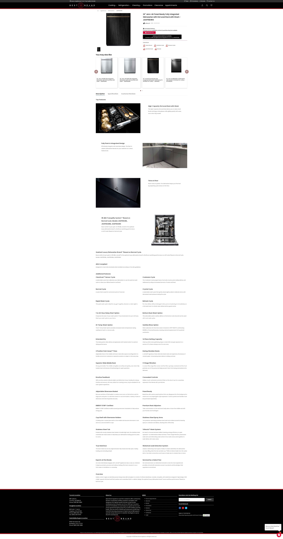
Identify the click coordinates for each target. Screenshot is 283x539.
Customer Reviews (128, 94)
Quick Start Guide (149, 48)
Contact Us (148, 37)
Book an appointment (151, 498)
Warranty (159, 48)
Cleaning (136, 5)
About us (148, 501)
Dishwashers (111, 10)
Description (100, 94)
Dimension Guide (171, 45)
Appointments (171, 5)
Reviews (148, 508)
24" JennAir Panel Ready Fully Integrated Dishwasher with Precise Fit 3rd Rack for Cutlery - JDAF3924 (153, 80)
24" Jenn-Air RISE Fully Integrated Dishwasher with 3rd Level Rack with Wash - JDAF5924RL (106, 80)
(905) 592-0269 (78, 525)
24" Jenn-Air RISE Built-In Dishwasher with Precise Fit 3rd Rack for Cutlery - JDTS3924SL (175, 80)
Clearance (158, 5)
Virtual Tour (148, 510)
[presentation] (96, 72)
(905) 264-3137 (77, 513)
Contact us (148, 512)
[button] (141, 90)
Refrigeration (123, 5)
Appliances (103, 10)
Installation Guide (160, 45)
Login (147, 515)
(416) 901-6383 (77, 502)
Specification (113, 94)
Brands (147, 503)
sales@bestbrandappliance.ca (161, 37)
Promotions (147, 5)
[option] (118, 29)
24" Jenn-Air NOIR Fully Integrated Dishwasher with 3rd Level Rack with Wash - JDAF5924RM (129, 80)
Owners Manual (149, 45)
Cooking (111, 5)
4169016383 (176, 37)
